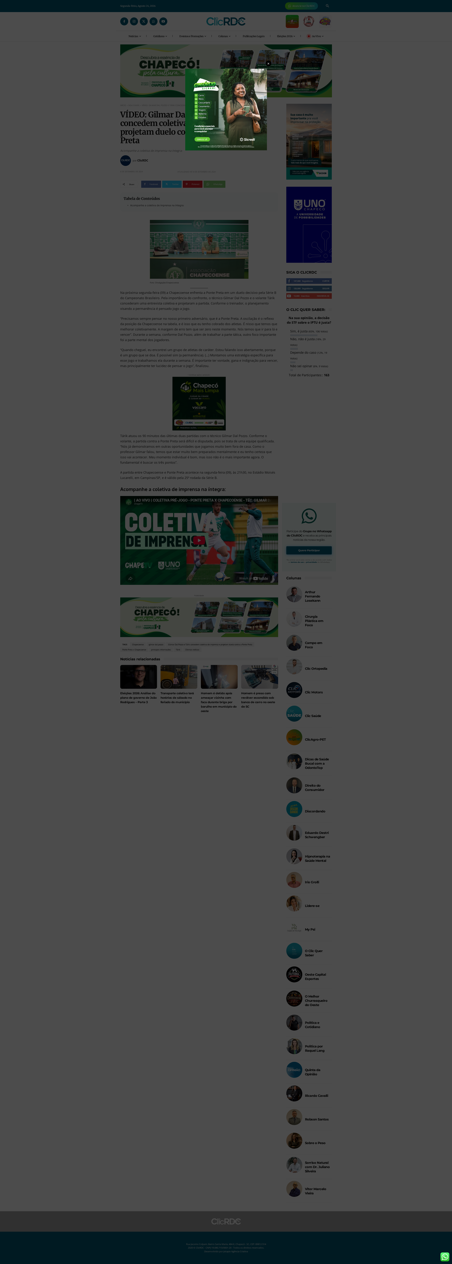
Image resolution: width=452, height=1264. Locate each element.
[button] (268, 63)
